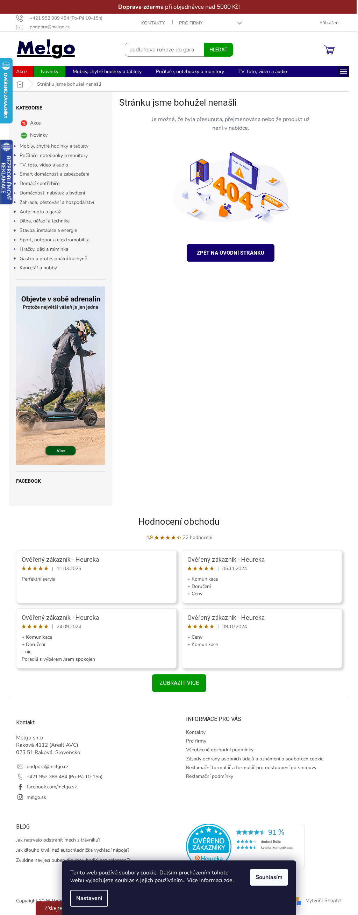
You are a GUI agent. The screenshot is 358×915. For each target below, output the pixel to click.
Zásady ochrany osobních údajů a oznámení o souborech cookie (252, 759)
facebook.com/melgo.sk (49, 786)
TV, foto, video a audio (41, 165)
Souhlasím (266, 877)
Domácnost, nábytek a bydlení (50, 193)
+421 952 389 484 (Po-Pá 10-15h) (62, 776)
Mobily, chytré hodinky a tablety (51, 146)
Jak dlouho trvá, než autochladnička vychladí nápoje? (70, 850)
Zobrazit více (176, 683)
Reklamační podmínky (207, 776)
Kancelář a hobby (36, 267)
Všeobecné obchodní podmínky (217, 749)
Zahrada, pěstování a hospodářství (54, 202)
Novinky (36, 135)
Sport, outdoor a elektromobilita (52, 239)
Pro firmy (188, 23)
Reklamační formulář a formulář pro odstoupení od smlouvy (249, 767)
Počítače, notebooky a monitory (51, 155)
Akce (33, 123)
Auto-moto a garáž (37, 211)
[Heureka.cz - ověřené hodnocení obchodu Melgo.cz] (243, 846)
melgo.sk (34, 797)
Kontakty (150, 23)
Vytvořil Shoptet (321, 900)
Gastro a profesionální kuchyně (51, 258)
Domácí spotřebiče (37, 183)
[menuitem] (19, 71)
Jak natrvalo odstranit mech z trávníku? (56, 840)
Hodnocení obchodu (176, 521)
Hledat (216, 49)
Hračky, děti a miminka (41, 249)
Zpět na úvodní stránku (228, 253)
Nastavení (87, 898)
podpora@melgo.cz (45, 766)
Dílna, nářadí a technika (42, 221)
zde (225, 880)
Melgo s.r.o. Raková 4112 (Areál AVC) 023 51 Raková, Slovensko (46, 745)
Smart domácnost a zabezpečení (52, 174)
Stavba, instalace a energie (45, 230)
